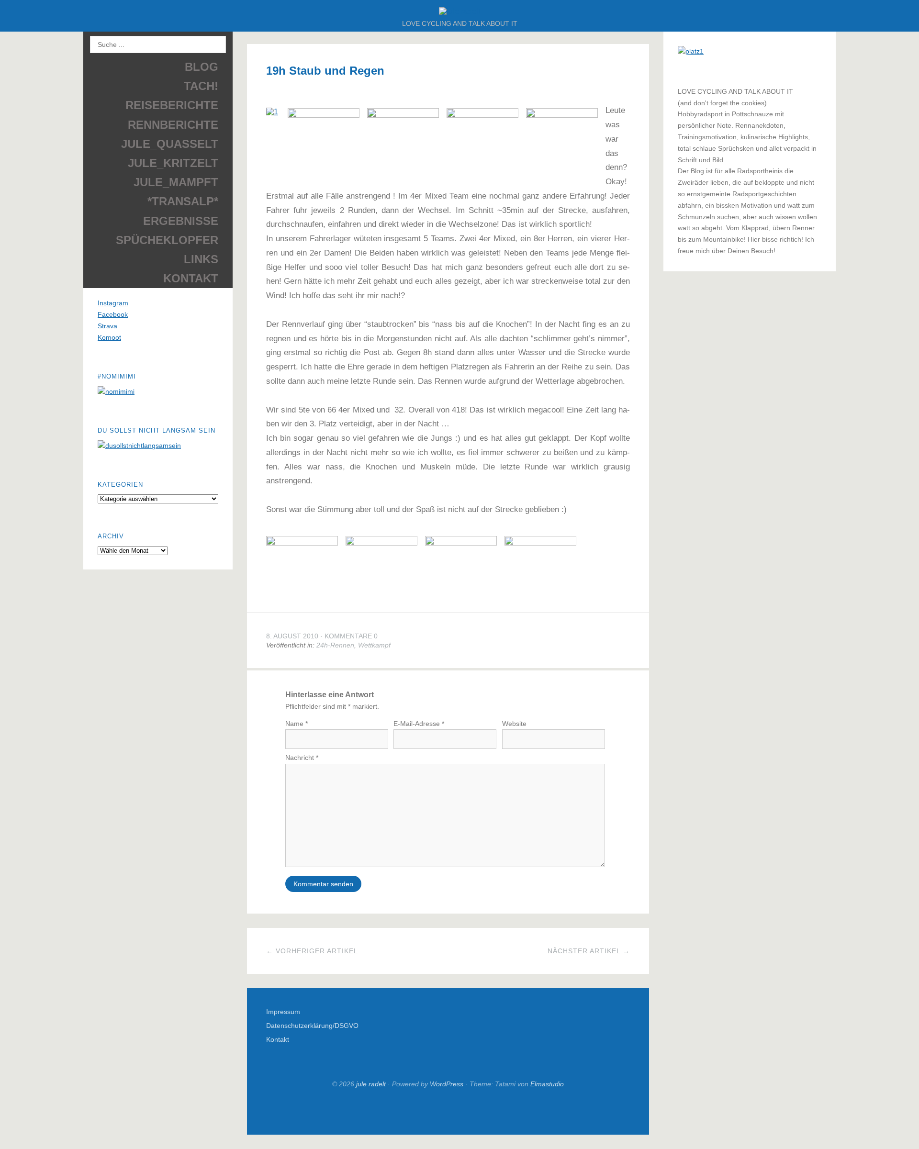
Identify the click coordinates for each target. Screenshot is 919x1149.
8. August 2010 (292, 636)
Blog (201, 66)
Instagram (113, 303)
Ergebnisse (180, 220)
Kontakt (190, 278)
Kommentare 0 (351, 636)
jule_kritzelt (173, 162)
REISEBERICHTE (171, 105)
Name (296, 723)
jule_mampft (176, 182)
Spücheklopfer (167, 240)
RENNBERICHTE (173, 124)
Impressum (283, 1011)
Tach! (201, 85)
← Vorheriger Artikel (312, 951)
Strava (107, 326)
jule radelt (371, 1084)
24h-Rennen (335, 645)
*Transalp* (182, 201)
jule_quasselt (169, 143)
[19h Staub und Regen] (272, 113)
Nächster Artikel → (589, 951)
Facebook (113, 314)
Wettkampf (374, 645)
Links (201, 259)
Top (448, 1111)
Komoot (109, 337)
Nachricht (301, 757)
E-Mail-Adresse (418, 723)
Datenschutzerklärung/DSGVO (312, 1025)
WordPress (446, 1084)
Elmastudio (547, 1084)
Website (514, 723)
